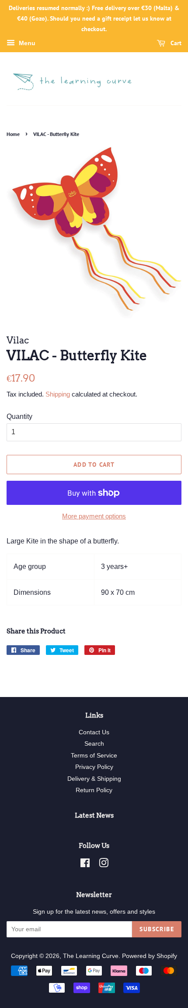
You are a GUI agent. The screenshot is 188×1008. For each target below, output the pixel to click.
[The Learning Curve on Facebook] (85, 864)
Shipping (57, 394)
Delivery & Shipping (94, 779)
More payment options (94, 516)
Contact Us (94, 732)
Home (13, 134)
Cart (175, 43)
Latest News (94, 815)
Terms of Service (94, 755)
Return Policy (94, 790)
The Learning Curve (90, 956)
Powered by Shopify (149, 956)
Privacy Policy (94, 767)
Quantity (19, 416)
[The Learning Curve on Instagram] (103, 864)
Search (94, 743)
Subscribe (156, 929)
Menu (26, 43)
